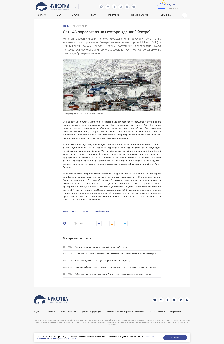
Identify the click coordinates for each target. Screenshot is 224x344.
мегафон (87, 211)
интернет (75, 211)
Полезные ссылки (68, 312)
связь (65, 211)
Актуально (165, 15)
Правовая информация (91, 312)
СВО (59, 15)
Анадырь (171, 4)
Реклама (51, 312)
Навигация (113, 15)
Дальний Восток (139, 15)
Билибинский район (102, 211)
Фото (93, 15)
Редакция (38, 312)
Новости (41, 15)
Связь (66, 26)
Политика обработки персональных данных (125, 312)
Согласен (175, 338)
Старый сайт (175, 312)
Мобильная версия (157, 312)
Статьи (76, 15)
